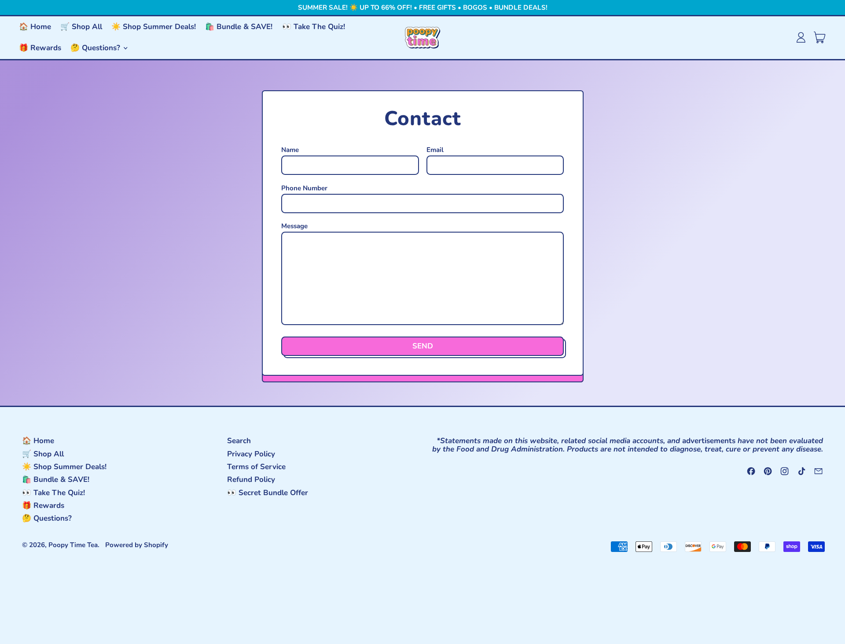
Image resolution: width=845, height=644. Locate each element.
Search (239, 441)
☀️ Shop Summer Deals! (153, 27)
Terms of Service (256, 467)
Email (435, 150)
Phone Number (304, 188)
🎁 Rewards (40, 48)
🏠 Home (35, 27)
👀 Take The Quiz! (313, 27)
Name (290, 150)
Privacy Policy (251, 454)
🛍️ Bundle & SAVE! (238, 27)
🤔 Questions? (47, 518)
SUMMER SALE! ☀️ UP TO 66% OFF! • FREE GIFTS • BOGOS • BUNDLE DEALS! (422, 7)
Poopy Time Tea (73, 544)
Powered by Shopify (136, 544)
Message (294, 226)
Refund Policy (251, 479)
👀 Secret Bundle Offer (267, 493)
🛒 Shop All (81, 27)
